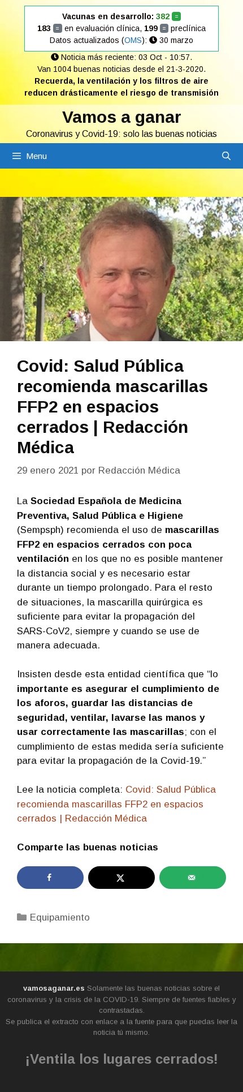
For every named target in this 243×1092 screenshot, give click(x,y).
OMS (133, 40)
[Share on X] (121, 877)
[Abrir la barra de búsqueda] (226, 156)
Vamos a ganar (121, 117)
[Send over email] (192, 877)
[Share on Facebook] (50, 877)
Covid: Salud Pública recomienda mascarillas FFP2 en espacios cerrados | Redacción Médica (116, 804)
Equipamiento (60, 917)
